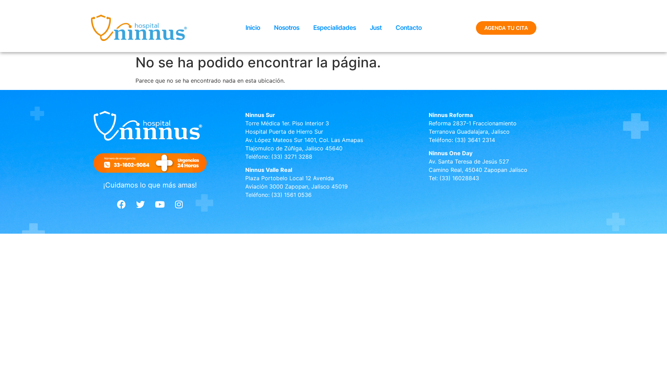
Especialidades (334, 27)
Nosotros (286, 27)
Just (376, 27)
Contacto (409, 27)
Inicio (253, 27)
